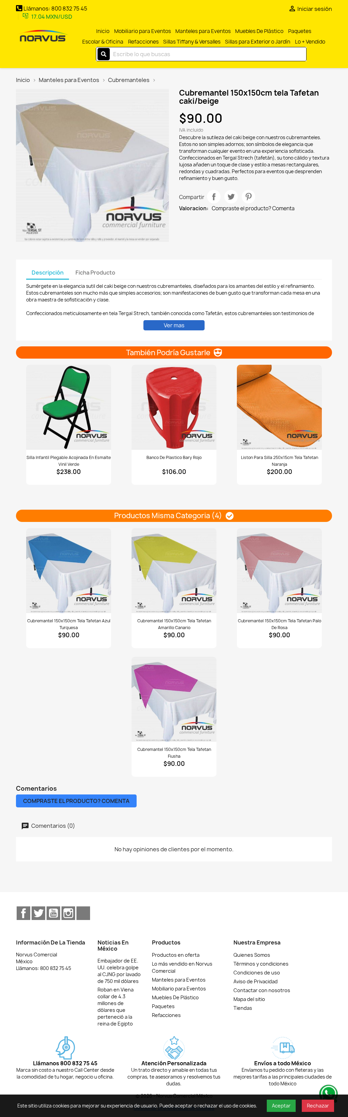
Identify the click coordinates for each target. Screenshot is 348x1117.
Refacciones (143, 41)
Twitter (38, 913)
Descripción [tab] (48, 272)
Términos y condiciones (261, 963)
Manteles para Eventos (203, 31)
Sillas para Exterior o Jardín (257, 41)
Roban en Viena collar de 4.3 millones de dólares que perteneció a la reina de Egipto (116, 1006)
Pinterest (248, 196)
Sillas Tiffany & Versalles (192, 41)
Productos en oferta (175, 955)
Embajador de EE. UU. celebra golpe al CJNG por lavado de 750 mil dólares (119, 970)
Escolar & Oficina (102, 41)
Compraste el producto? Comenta (253, 208)
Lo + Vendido (310, 41)
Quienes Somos (251, 955)
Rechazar (318, 1105)
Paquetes (299, 31)
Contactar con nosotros (261, 990)
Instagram (68, 913)
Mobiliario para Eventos (142, 31)
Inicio (102, 31)
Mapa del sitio (249, 999)
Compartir (214, 196)
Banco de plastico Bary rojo (174, 457)
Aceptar (281, 1105)
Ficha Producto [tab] (95, 272)
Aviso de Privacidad (255, 981)
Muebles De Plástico (259, 31)
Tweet (231, 196)
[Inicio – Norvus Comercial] (42, 36)
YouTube (53, 913)
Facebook (23, 913)
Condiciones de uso (256, 972)
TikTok (83, 913)
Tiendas (242, 1008)
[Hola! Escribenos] (328, 1093)
